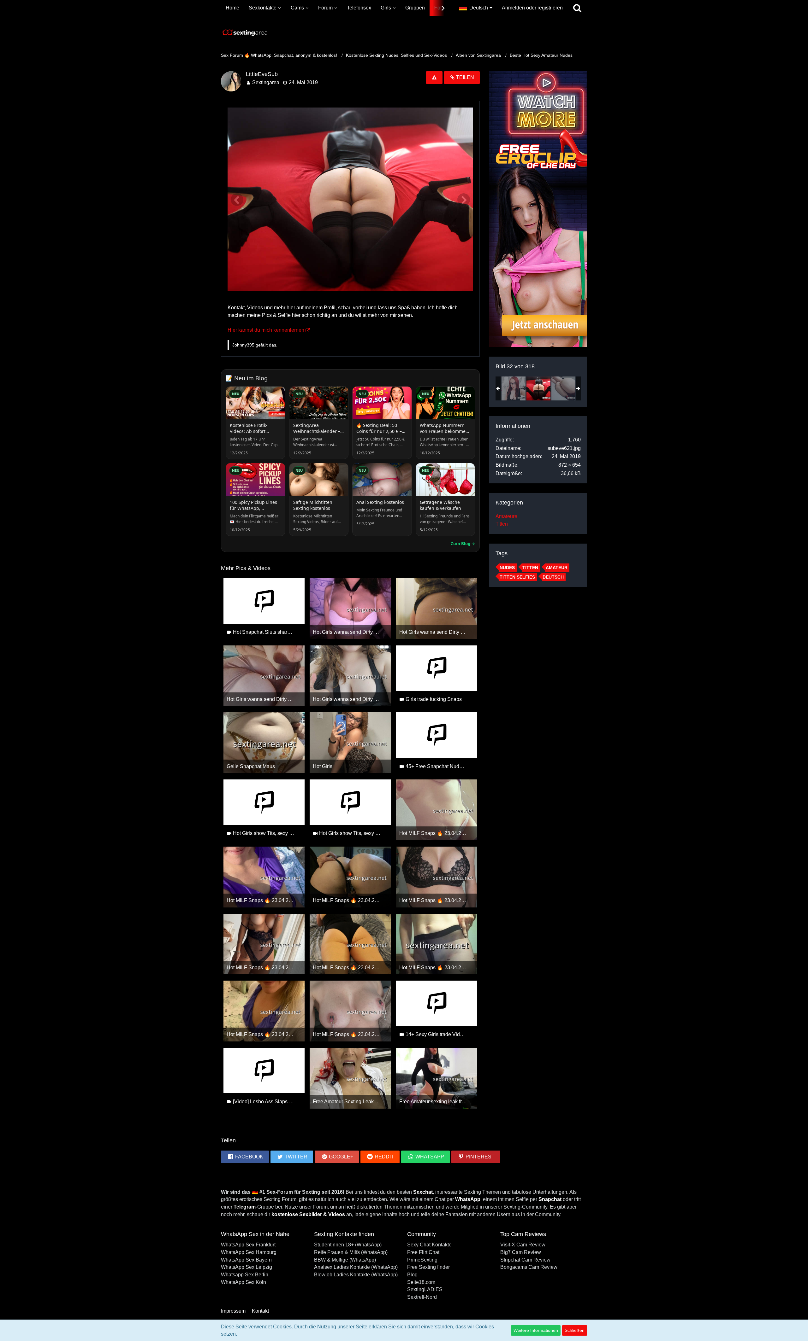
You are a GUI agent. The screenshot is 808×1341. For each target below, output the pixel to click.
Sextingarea (265, 82)
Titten (502, 524)
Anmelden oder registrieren (532, 7)
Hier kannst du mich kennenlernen (266, 330)
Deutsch (553, 577)
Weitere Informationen (536, 1330)
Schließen (575, 1330)
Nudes (507, 567)
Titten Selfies (517, 577)
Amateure (506, 516)
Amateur (556, 567)
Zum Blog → (463, 543)
